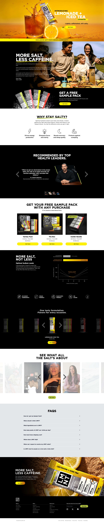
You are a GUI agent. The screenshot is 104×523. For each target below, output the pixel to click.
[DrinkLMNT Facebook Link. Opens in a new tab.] (78, 509)
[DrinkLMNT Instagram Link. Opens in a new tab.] (67, 509)
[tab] (46, 193)
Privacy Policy (74, 520)
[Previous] (18, 174)
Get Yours (70, 27)
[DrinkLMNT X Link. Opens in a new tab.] (72, 509)
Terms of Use (80, 520)
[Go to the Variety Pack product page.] (27, 224)
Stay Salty (84, 506)
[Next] (86, 174)
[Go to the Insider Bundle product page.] (76, 224)
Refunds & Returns (68, 520)
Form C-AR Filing (61, 520)
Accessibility (85, 520)
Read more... (33, 269)
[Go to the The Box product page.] (52, 224)
